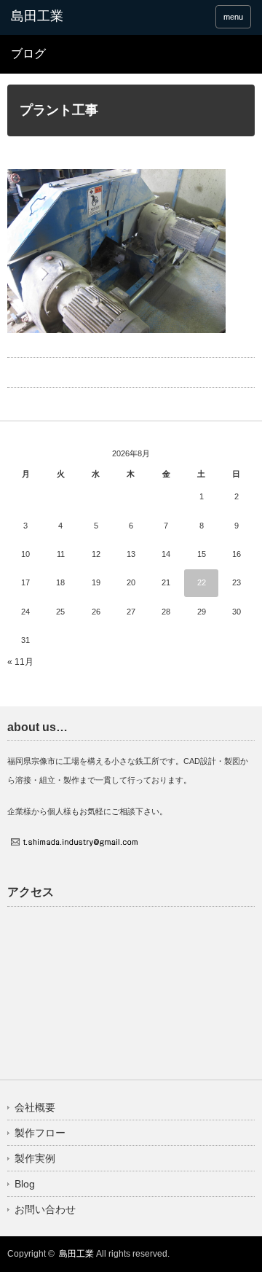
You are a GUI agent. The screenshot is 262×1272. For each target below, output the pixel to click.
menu (233, 16)
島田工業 (76, 1254)
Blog (25, 1184)
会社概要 (35, 1107)
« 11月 (20, 662)
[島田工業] (63, 17)
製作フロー (40, 1133)
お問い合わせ (45, 1209)
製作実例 (35, 1158)
